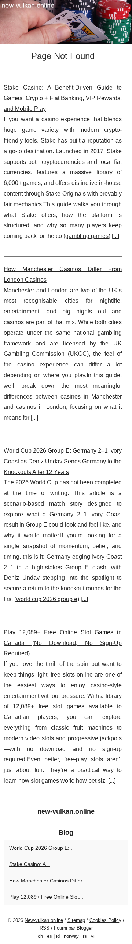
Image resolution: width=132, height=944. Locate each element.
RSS (45, 928)
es (49, 936)
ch (40, 936)
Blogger (85, 928)
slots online (78, 674)
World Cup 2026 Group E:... (41, 848)
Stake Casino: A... (29, 864)
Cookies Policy (105, 920)
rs (85, 936)
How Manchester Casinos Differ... (48, 881)
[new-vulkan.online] (66, 22)
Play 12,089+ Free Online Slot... (46, 897)
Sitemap (76, 920)
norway (71, 936)
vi (93, 936)
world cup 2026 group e (46, 599)
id (58, 936)
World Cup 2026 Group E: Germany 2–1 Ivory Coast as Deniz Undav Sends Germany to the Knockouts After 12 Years (63, 461)
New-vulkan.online (44, 920)
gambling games (87, 236)
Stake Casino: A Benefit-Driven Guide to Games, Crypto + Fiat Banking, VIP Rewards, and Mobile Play (63, 98)
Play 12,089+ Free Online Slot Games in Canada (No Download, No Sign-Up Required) (63, 643)
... (115, 236)
